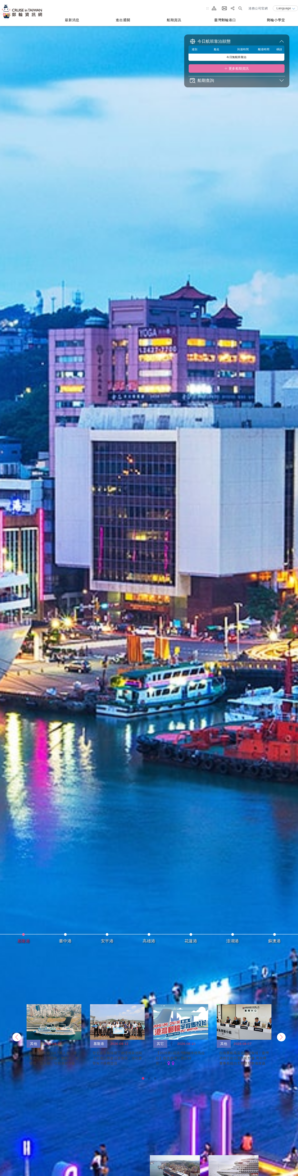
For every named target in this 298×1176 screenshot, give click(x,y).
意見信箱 (224, 8)
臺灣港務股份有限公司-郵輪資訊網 (21, 12)
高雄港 (149, 941)
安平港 (107, 941)
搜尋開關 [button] (240, 8)
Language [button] (283, 8)
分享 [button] (233, 8)
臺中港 (65, 941)
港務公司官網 (258, 8)
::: (207, 8)
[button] (143, 1078)
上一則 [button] (16, 1037)
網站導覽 (214, 8)
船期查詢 (205, 80)
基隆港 (23, 941)
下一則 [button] (281, 1037)
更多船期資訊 (239, 68)
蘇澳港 (274, 941)
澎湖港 (232, 941)
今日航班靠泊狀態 (214, 41)
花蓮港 (191, 941)
